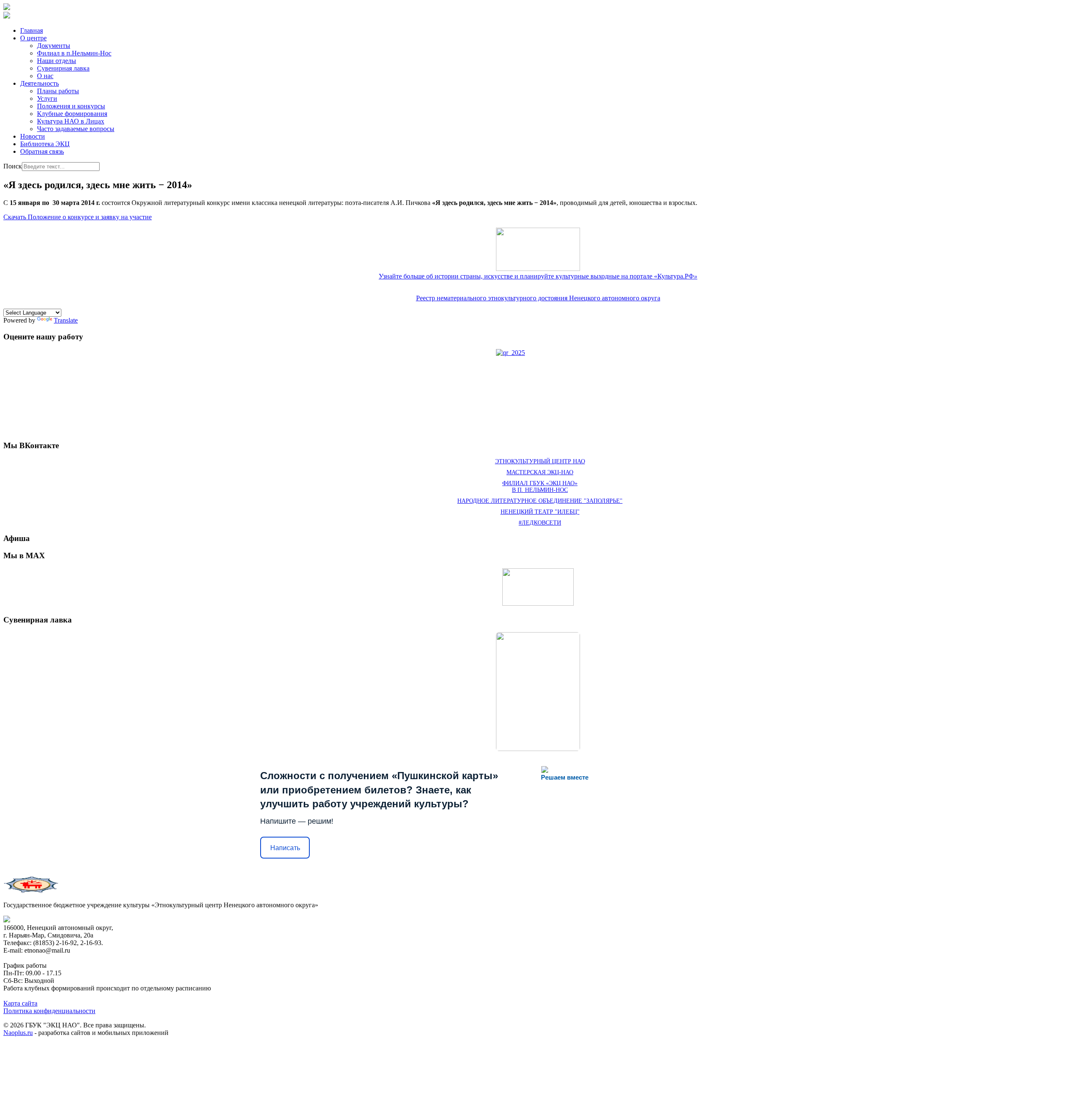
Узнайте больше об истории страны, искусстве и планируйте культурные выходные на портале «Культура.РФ (538, 276)
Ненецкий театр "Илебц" (540, 512)
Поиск (12, 166)
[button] (33, 38)
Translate (66, 320)
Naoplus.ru (18, 1032)
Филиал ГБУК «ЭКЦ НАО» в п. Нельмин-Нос (540, 486)
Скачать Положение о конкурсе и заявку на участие (77, 217)
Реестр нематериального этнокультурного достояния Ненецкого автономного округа (538, 298)
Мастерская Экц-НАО (539, 472)
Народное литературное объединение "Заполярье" (539, 501)
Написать (285, 847)
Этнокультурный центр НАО (540, 461)
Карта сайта (20, 1003)
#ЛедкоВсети (540, 523)
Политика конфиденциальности (49, 1010)
